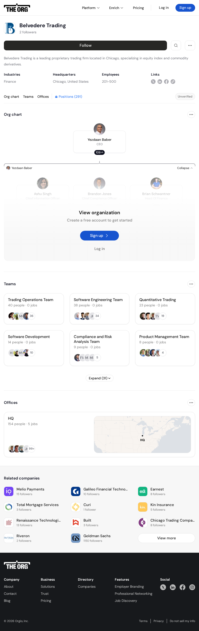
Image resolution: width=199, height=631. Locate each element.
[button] (99, 142)
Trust (45, 593)
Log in (164, 7)
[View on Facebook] (166, 81)
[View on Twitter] (153, 81)
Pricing (46, 600)
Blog (7, 600)
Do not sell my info (182, 621)
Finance (10, 81)
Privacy (159, 621)
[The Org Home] (17, 7)
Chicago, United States (71, 81)
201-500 (109, 81)
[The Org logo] (17, 564)
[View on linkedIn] (160, 81)
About (8, 586)
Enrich (114, 8)
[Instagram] (192, 587)
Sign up (185, 7)
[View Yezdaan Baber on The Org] (99, 129)
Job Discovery (126, 600)
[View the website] (173, 81)
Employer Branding (129, 586)
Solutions (48, 586)
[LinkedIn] (173, 587)
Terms (143, 621)
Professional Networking (133, 593)
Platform (89, 8)
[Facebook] (182, 587)
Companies (87, 586)
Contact (10, 593)
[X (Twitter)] (163, 587)
